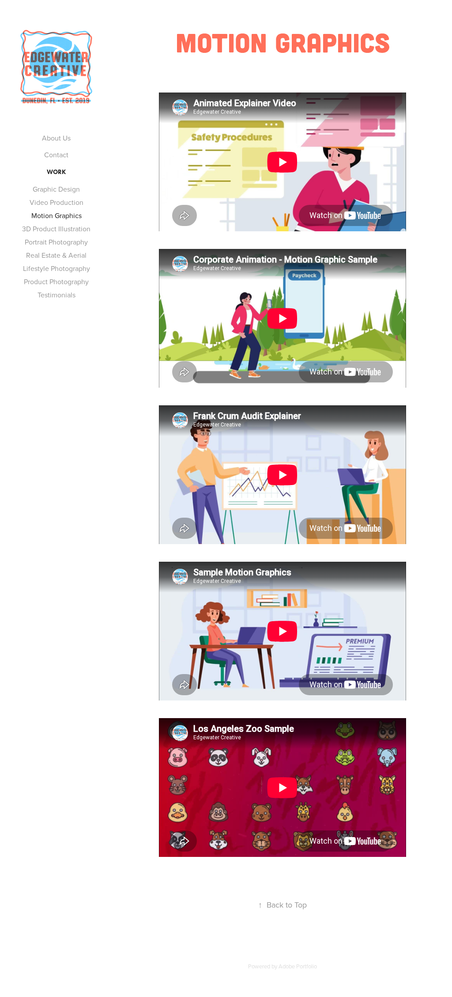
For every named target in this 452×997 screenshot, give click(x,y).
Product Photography (56, 281)
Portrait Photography (56, 242)
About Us (56, 138)
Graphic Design (56, 189)
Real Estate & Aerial (56, 255)
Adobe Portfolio (298, 966)
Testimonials (56, 295)
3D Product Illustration (56, 228)
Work (56, 172)
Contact (56, 154)
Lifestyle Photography (56, 268)
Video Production (56, 202)
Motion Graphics (56, 215)
